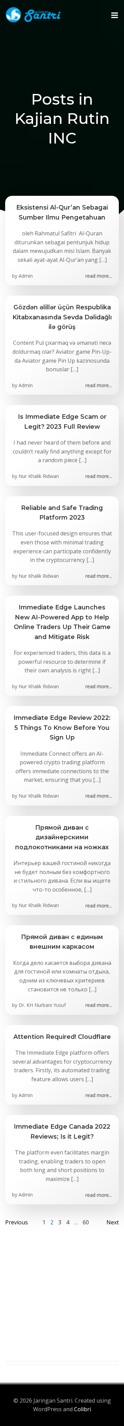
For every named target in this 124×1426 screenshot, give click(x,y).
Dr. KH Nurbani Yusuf (42, 1005)
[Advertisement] (62, 1299)
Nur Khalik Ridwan (39, 476)
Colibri (82, 1409)
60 (86, 1222)
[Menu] (115, 15)
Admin (26, 276)
